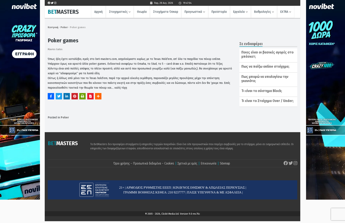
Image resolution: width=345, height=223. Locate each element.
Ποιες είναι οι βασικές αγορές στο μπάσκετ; (267, 54)
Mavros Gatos (55, 49)
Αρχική (98, 12)
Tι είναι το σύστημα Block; (261, 91)
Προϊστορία (219, 12)
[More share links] (98, 96)
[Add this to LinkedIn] (66, 96)
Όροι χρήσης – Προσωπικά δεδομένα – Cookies (143, 163)
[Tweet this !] (59, 96)
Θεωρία (142, 12)
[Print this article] (82, 96)
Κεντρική (53, 27)
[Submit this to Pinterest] (74, 96)
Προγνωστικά (193, 12)
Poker (64, 27)
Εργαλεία (239, 12)
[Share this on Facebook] (51, 96)
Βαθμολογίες (262, 12)
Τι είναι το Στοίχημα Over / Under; (267, 101)
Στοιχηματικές (118, 12)
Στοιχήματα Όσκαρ (165, 12)
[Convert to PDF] (90, 96)
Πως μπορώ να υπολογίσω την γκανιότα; (264, 78)
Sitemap (225, 163)
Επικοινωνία (208, 163)
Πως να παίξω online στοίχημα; (265, 66)
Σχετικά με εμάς (187, 163)
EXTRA (284, 12)
